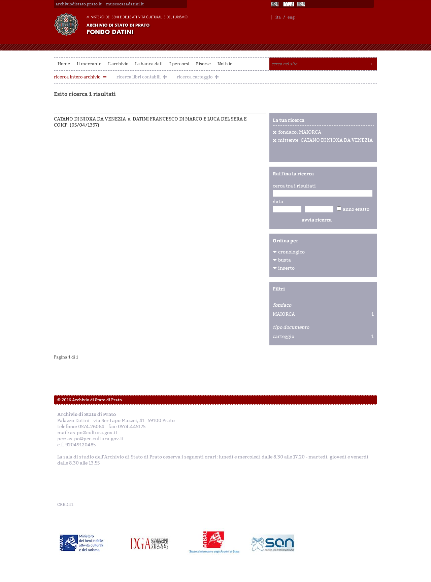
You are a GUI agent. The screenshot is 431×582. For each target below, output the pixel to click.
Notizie (225, 63)
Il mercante (89, 63)
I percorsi (179, 63)
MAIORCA (284, 314)
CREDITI (65, 504)
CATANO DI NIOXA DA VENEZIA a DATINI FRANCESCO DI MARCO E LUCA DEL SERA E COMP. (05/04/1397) (150, 122)
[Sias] (301, 4)
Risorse (203, 63)
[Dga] (152, 543)
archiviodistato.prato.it (79, 4)
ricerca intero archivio (77, 76)
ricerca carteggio (194, 76)
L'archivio (118, 63)
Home (64, 63)
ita (278, 17)
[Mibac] (275, 4)
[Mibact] (81, 543)
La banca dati (149, 63)
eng (291, 17)
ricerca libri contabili (139, 76)
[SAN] (272, 543)
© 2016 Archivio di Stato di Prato (89, 400)
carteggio (283, 336)
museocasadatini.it (125, 4)
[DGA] (288, 4)
